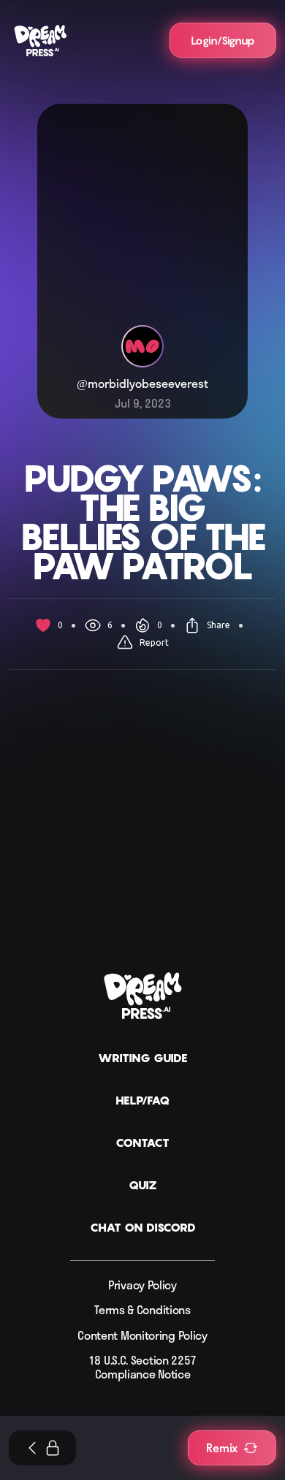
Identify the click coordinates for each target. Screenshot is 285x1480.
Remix (222, 1448)
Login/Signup (223, 40)
